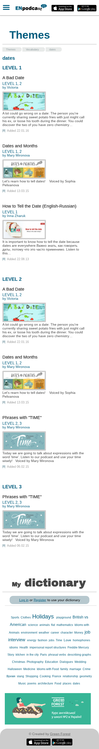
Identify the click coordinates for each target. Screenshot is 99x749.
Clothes (26, 617)
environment (29, 632)
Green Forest (60, 734)
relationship (71, 676)
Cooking (45, 676)
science (33, 625)
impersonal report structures (48, 647)
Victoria (12, 87)
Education (52, 662)
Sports (15, 617)
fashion (43, 640)
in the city (32, 654)
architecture (46, 683)
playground (64, 617)
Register (40, 600)
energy (32, 640)
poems (32, 683)
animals (44, 625)
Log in (24, 600)
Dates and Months (19, 146)
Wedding (80, 662)
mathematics (65, 625)
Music (22, 683)
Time (59, 640)
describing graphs (79, 654)
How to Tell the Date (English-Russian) (39, 206)
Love (68, 640)
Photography (35, 662)
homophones (81, 640)
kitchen (21, 654)
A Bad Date (13, 77)
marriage (75, 669)
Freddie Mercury (78, 647)
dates (76, 683)
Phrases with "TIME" (22, 417)
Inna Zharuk (16, 216)
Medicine (29, 669)
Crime (87, 669)
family (64, 669)
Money (79, 632)
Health (24, 647)
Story (11, 654)
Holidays (44, 616)
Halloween (15, 669)
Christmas (19, 662)
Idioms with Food (48, 669)
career (55, 632)
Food (58, 683)
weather (44, 632)
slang (21, 676)
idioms (14, 647)
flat (53, 625)
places (67, 683)
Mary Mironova (18, 155)
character (67, 632)
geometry (86, 676)
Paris (44, 654)
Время (11, 676)
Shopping (32, 676)
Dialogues (67, 662)
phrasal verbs (57, 654)
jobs (52, 640)
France (57, 676)
